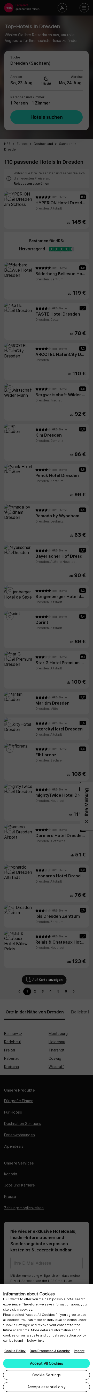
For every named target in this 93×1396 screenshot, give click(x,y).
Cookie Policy (15, 1351)
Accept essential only (46, 1387)
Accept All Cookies (46, 1363)
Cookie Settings (46, 1375)
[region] (46, 1340)
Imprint (79, 1351)
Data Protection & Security (50, 1351)
